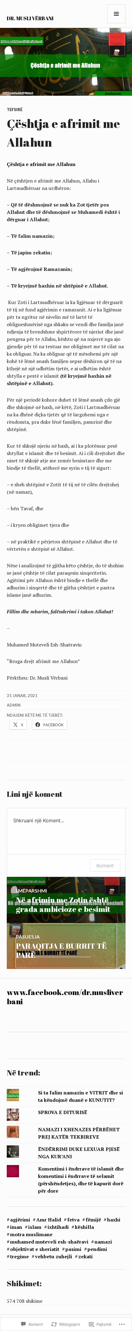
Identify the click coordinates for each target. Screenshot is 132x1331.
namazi (103, 1241)
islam (34, 1227)
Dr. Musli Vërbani (30, 18)
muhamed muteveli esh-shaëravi (49, 1241)
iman (16, 1227)
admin (14, 705)
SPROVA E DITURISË (62, 1112)
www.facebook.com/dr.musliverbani (65, 996)
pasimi (73, 1249)
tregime (19, 1256)
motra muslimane (31, 1234)
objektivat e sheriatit (34, 1249)
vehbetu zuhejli (53, 1256)
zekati (85, 1256)
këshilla (84, 1227)
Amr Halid (48, 1219)
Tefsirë (14, 109)
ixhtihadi (58, 1227)
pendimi (97, 1249)
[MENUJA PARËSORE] (116, 13)
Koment (105, 865)
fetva (73, 1219)
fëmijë (93, 1219)
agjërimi (20, 1219)
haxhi (113, 1219)
